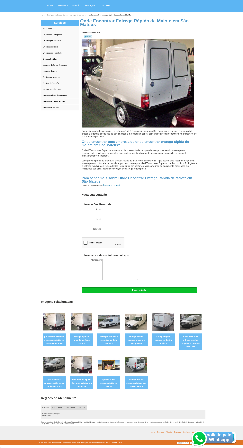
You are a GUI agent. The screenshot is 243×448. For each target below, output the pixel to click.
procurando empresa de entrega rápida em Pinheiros (81, 382)
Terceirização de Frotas (52, 89)
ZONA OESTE (70, 408)
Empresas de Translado (52, 53)
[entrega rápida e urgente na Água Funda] (81, 322)
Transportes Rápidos (51, 107)
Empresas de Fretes (50, 47)
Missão (76, 5)
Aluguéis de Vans (50, 29)
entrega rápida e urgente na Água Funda (82, 339)
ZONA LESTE (57, 408)
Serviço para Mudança (51, 77)
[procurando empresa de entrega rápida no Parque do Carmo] (54, 322)
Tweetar (88, 36)
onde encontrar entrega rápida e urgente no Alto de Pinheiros (191, 341)
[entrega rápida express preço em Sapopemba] (136, 322)
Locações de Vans (50, 71)
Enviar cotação (139, 290)
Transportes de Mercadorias (54, 101)
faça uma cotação (112, 185)
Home (50, 5)
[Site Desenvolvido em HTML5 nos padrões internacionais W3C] (183, 443)
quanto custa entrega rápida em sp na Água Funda (54, 382)
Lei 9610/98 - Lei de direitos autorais (62, 423)
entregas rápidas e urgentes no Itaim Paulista (109, 339)
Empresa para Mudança (52, 41)
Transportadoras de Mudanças (55, 95)
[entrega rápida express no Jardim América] (163, 322)
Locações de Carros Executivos (55, 65)
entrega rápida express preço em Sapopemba (136, 339)
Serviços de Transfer (51, 83)
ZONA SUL (81, 408)
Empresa (63, 5)
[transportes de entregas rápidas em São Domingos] (136, 364)
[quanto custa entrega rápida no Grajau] (108, 364)
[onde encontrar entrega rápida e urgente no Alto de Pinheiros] (190, 322)
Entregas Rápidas (50, 59)
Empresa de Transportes (52, 35)
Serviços (90, 5)
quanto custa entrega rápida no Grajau (108, 382)
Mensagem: (97, 260)
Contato (105, 5)
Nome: (99, 209)
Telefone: (97, 229)
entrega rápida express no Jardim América (163, 339)
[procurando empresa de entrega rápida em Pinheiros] (81, 364)
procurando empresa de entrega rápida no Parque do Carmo (54, 339)
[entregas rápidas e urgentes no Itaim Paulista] (108, 322)
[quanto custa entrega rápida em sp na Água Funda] (54, 364)
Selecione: (46, 408)
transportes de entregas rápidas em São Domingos (136, 382)
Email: (99, 219)
